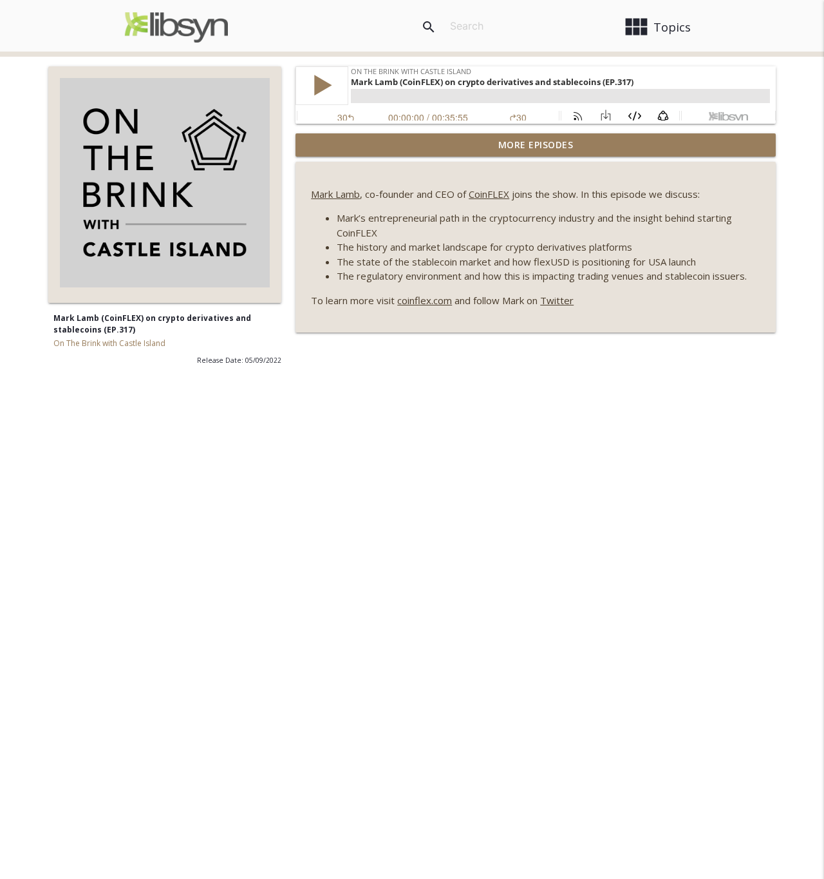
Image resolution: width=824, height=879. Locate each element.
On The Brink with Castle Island (109, 343)
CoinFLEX (489, 194)
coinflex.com (424, 300)
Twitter (557, 300)
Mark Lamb (335, 194)
